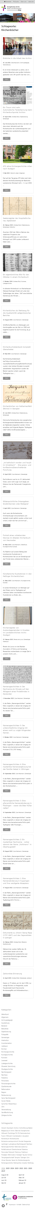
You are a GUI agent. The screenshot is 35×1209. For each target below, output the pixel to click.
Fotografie (4, 1034)
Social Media (5, 1101)
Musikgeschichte (7, 1069)
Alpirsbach (10, 1128)
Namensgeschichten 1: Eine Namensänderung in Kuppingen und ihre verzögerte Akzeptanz (16, 881)
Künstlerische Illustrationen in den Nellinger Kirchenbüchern (17, 575)
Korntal (21, 1141)
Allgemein (22, 173)
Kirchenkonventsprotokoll (9, 1141)
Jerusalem (25, 1136)
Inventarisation (6, 1043)
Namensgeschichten (7, 1146)
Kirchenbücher (14, 1138)
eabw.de (31, 1)
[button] (3, 1206)
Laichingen (4, 1144)
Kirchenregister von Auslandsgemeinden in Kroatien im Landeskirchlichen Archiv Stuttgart (16, 631)
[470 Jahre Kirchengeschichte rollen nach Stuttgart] (17, 162)
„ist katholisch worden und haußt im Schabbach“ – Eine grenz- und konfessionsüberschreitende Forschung (17, 466)
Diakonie (17, 1130)
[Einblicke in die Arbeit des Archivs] (17, 54)
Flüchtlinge (11, 1133)
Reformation (5, 1089)
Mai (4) (3, 1183)
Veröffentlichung (7, 1112)
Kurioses (24, 281)
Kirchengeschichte (7, 1051)
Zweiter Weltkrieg (27, 1163)
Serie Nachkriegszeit (8, 1098)
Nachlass (4, 1075)
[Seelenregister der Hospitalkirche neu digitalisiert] (17, 214)
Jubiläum (29, 978)
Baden (30, 1128)
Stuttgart (19, 1154)
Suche (17, 1)
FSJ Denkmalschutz (24, 1133)
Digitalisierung (24, 117)
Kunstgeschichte (7, 547)
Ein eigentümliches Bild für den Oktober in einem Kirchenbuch (16, 276)
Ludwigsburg (12, 1144)
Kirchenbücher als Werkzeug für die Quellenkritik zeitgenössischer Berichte (17, 313)
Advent (3, 1128)
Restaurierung (6, 1095)
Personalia (5, 1080)
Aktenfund (24, 545)
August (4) (4, 1175)
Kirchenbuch (5, 1138)
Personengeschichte (8, 1083)
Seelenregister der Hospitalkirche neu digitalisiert (16, 219)
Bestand (24, 942)
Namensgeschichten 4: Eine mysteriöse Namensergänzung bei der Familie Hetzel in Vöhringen (17, 767)
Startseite (8, 1)
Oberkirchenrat (16, 1149)
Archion (16, 1128)
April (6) (21, 1175)
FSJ (16, 1133)
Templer (17, 1157)
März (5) (21, 1177)
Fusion (3, 1136)
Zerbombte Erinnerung (12, 973)
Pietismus (18, 1152)
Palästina (4, 1077)
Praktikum (24, 1152)
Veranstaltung (6, 65)
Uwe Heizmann (17, 320)
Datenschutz (26, 1204)
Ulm (2, 1106)
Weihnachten (17, 1163)
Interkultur (12, 227)
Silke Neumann (15, 63)
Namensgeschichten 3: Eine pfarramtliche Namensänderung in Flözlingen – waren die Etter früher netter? (17, 804)
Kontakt (19, 1204)
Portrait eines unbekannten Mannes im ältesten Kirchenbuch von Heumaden (16, 538)
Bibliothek (4, 1028)
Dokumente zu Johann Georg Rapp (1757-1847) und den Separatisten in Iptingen (17, 935)
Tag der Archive (27, 1154)
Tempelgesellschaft (7, 1157)
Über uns (23, 1)
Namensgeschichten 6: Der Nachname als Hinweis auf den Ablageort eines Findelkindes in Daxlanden (16, 690)
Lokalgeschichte (7, 283)
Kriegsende (27, 1141)
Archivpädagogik (24, 63)
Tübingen (23, 1157)
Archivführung (23, 1128)
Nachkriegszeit (6, 1072)
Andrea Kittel (15, 978)
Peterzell (11, 1152)
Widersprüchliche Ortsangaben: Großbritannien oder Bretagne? (16, 503)
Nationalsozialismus (21, 1146)
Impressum (12, 1204)
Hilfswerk (9, 1136)
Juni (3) (3, 1180)
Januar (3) (22, 1183)
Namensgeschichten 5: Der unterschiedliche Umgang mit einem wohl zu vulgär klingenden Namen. (17, 729)
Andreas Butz (15, 117)
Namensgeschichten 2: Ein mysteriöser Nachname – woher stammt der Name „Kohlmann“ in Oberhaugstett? (17, 843)
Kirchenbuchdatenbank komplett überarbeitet (17, 348)
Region (3, 1092)
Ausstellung (5, 1023)
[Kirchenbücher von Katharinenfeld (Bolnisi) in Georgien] (17, 402)
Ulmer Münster (6, 1160)
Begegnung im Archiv (7, 1130)
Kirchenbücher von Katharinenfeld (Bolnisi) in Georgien (17, 407)
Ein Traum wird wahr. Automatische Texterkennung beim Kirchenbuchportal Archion (17, 110)
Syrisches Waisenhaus (9, 1103)
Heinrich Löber (14, 173)
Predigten (4, 1154)
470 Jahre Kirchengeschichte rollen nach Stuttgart (17, 167)
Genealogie (6, 119)
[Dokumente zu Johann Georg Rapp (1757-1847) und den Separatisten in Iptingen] (17, 929)
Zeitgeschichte (6, 1115)
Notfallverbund (6, 1149)
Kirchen (4, 1049)
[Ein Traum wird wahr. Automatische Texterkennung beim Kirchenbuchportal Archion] (17, 103)
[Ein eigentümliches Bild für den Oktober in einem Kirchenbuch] (17, 270)
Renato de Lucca (18, 639)
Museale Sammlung (8, 1066)
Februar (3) (22, 1180)
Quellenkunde (7, 944)
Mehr (6, 79)
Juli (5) (3, 1177)
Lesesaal (4, 1060)
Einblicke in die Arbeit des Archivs (17, 58)
